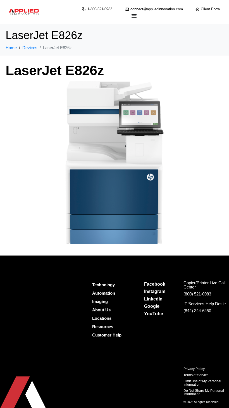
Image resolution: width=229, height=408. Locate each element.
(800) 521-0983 (197, 294)
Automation (103, 293)
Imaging (100, 301)
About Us (101, 309)
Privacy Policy (194, 369)
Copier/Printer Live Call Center (204, 284)
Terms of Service (196, 375)
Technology (103, 284)
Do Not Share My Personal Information (203, 392)
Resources (102, 326)
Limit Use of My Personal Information (202, 382)
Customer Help (106, 335)
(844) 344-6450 (197, 310)
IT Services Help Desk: (204, 303)
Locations (101, 318)
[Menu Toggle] (134, 15)
